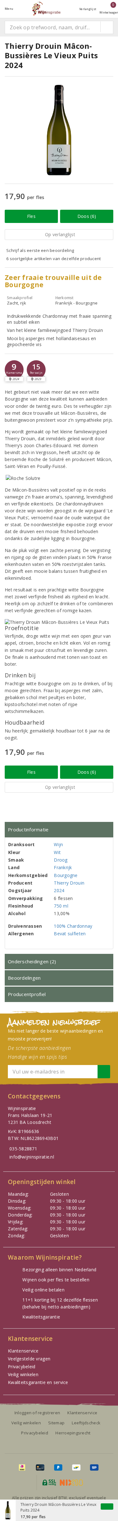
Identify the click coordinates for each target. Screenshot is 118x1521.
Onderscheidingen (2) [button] (32, 961)
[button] (14, 369)
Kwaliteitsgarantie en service (38, 1382)
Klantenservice (23, 1351)
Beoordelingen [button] (24, 978)
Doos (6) (86, 216)
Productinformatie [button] (28, 829)
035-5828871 (23, 1149)
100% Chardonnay (73, 926)
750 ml (61, 906)
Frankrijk (63, 867)
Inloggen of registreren (37, 1413)
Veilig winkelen (23, 1374)
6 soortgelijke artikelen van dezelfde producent (53, 258)
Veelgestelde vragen (29, 1359)
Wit (57, 852)
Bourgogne (65, 875)
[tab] (59, 829)
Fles (31, 216)
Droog (60, 860)
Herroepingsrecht (72, 1433)
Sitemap (56, 1423)
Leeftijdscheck (86, 1423)
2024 (59, 890)
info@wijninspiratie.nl (31, 1157)
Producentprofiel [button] (27, 994)
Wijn (58, 844)
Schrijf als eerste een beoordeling (40, 250)
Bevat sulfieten (70, 934)
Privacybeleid (21, 1367)
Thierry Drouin (69, 883)
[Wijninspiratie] (46, 9)
